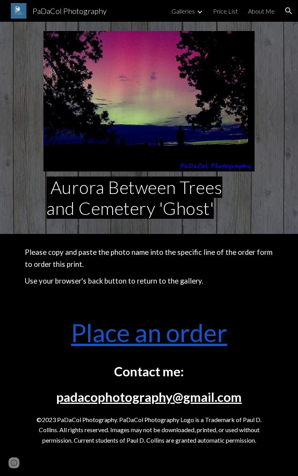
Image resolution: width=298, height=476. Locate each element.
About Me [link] (261, 11)
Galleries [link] (183, 11)
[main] (148, 198)
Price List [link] (225, 11)
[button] (288, 11)
